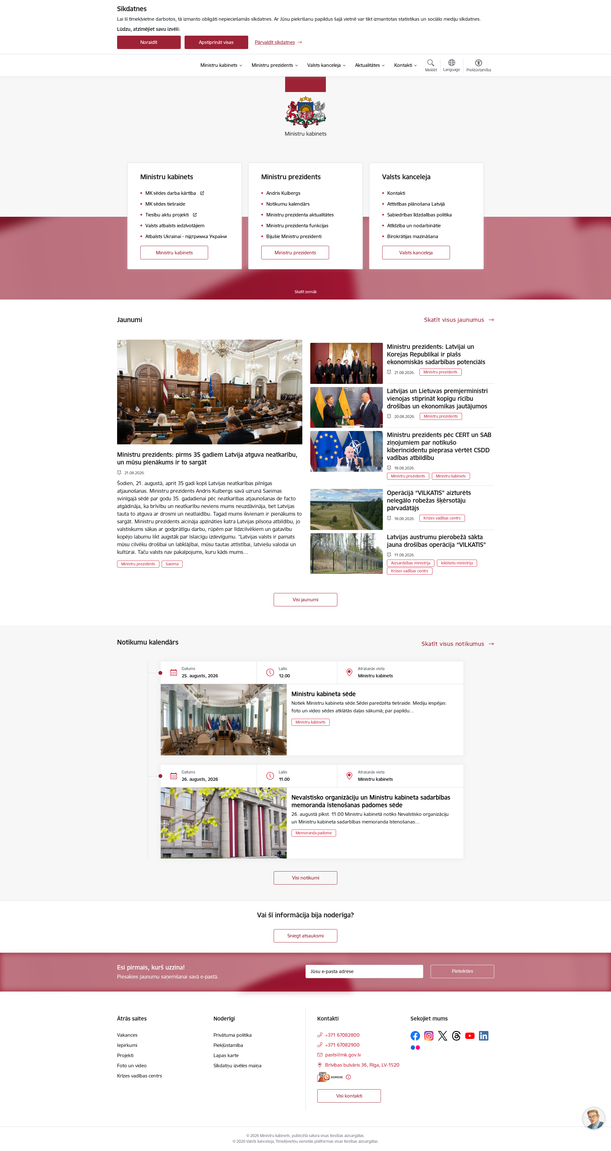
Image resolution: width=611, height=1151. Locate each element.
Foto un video (132, 1066)
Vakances (127, 1035)
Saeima (172, 563)
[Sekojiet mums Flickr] (415, 1047)
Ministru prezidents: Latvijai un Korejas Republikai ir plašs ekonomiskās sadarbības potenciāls (436, 354)
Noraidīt (148, 42)
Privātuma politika (233, 1035)
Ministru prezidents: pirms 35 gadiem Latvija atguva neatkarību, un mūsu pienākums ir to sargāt (207, 458)
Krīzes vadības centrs (442, 518)
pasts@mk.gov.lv (343, 1055)
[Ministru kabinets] (151, 65)
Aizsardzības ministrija (410, 563)
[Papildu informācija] (348, 1077)
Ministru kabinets (174, 253)
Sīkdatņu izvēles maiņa (238, 1066)
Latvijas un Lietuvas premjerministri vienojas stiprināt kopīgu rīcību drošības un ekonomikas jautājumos (437, 398)
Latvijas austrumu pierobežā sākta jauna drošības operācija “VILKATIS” (436, 540)
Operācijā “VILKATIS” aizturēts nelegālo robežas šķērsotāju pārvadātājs (429, 500)
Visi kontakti (349, 1096)
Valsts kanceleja (416, 253)
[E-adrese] (330, 1077)
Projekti (125, 1055)
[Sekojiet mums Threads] (456, 1036)
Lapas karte (226, 1055)
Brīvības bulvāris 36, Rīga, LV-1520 (362, 1065)
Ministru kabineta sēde (323, 694)
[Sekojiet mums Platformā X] (442, 1036)
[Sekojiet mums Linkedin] (483, 1036)
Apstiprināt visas (216, 42)
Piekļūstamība (228, 1045)
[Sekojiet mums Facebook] (415, 1036)
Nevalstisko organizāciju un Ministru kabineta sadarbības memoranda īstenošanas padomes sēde (370, 801)
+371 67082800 (342, 1035)
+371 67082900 (342, 1045)
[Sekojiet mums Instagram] (429, 1035)
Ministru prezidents (295, 253)
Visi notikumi (305, 878)
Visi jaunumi (305, 600)
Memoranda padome (314, 832)
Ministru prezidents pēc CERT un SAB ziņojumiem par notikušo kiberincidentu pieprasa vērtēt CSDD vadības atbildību (439, 446)
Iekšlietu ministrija (457, 563)
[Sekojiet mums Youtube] (470, 1035)
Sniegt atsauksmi (305, 936)
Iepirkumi (127, 1045)
